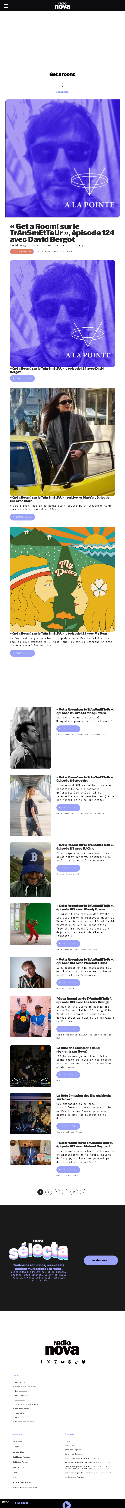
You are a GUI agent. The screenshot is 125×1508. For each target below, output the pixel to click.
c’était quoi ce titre (25, 1387)
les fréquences (22, 1409)
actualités (20, 1400)
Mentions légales (73, 1450)
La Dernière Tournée (74, 1477)
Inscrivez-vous (99, 1260)
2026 (15, 1477)
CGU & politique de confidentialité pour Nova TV (88, 1473)
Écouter (23, 251)
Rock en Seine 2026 (22, 1482)
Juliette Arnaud (20, 1462)
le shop (18, 1417)
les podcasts (21, 1391)
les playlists (21, 1396)
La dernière (18, 1452)
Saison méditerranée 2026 (25, 1488)
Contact (68, 1441)
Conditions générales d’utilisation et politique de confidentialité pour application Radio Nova (88, 1468)
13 (74, 1192)
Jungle (16, 1447)
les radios (20, 1382)
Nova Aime (17, 1442)
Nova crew (69, 1446)
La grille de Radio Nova (26, 1404)
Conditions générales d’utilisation (81, 1458)
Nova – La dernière (74, 1454)
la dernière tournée (24, 1422)
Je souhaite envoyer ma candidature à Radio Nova (88, 1463)
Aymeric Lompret (20, 1467)
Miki (15, 1472)
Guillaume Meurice (21, 1457)
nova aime (19, 1413)
